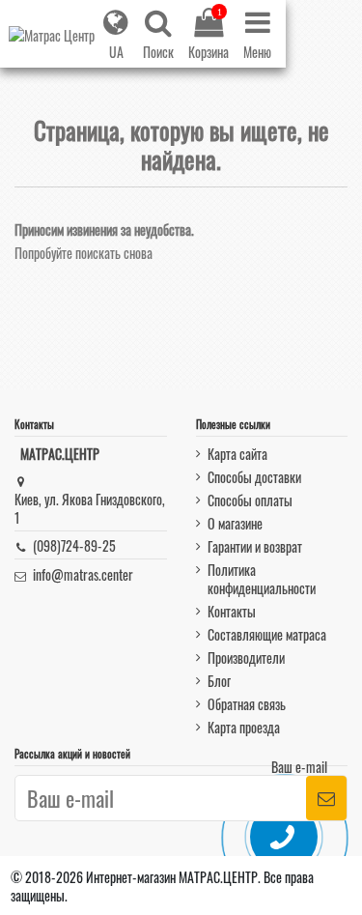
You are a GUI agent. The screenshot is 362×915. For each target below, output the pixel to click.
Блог (219, 681)
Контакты (232, 611)
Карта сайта (237, 453)
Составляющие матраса (267, 634)
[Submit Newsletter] (326, 798)
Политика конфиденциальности (262, 578)
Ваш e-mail (299, 767)
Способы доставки (254, 477)
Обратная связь (247, 704)
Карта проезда (244, 727)
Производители (246, 657)
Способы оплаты (250, 500)
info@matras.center (83, 574)
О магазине (235, 523)
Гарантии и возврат (255, 546)
